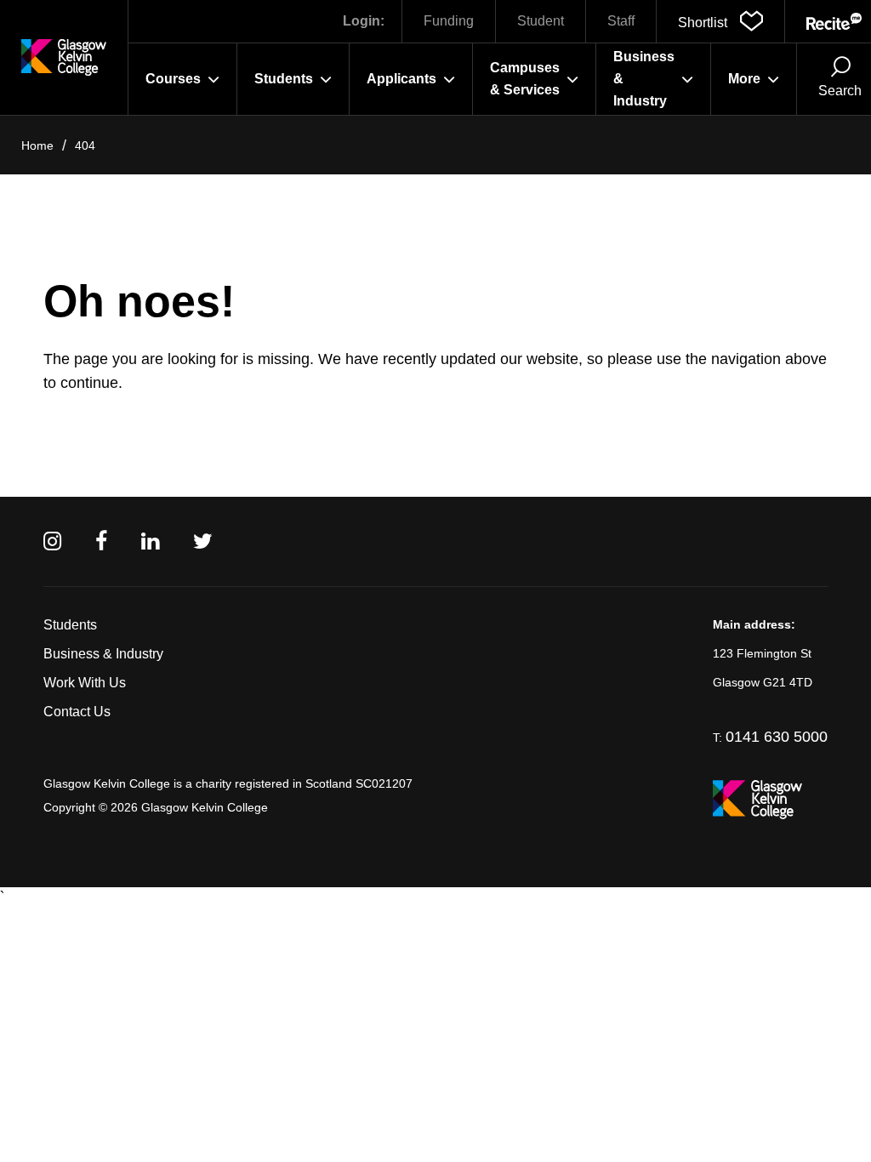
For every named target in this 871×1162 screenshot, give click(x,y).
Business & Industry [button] (644, 78)
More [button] (744, 78)
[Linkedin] (150, 541)
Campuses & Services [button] (525, 78)
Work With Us (84, 682)
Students (70, 625)
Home (37, 145)
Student (540, 21)
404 (85, 145)
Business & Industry (103, 654)
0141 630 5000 (777, 736)
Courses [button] (173, 78)
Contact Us (77, 711)
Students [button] (283, 78)
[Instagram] (52, 541)
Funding (449, 21)
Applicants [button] (401, 78)
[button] (720, 21)
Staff (621, 21)
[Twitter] (203, 541)
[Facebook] (101, 541)
